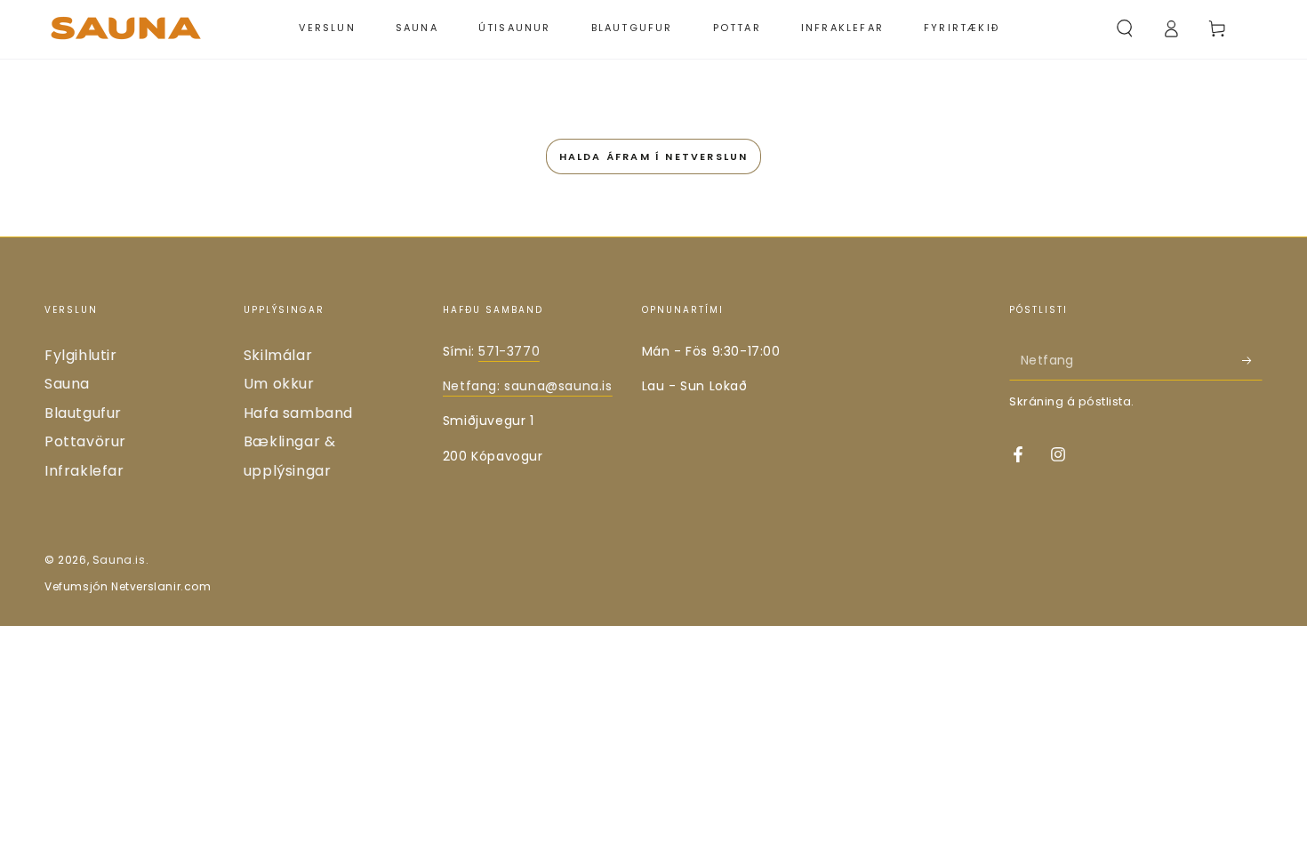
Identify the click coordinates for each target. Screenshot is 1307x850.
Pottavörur (85, 441)
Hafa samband (298, 413)
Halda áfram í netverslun (654, 156)
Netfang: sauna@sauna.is (528, 386)
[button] (1125, 28)
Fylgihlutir (80, 355)
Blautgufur (83, 413)
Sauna (67, 383)
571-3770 (509, 351)
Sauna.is (119, 559)
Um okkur (279, 383)
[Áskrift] (1252, 360)
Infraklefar (84, 471)
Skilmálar (278, 355)
